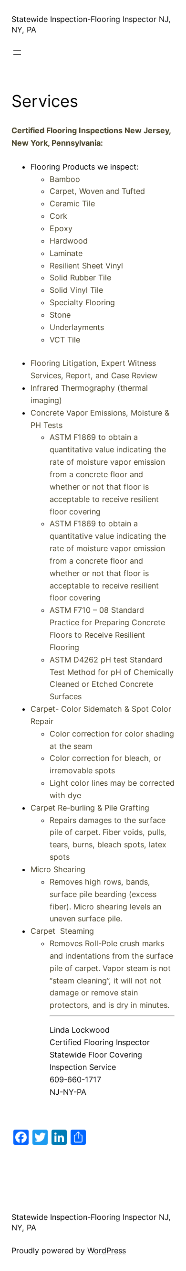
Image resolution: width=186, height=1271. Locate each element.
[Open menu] (17, 52)
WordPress (106, 1250)
